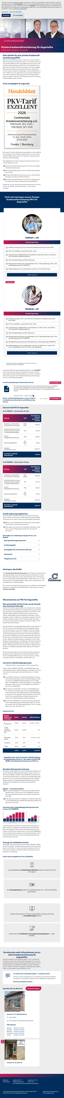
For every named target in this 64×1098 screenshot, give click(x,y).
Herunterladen (54, 383)
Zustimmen (6, 15)
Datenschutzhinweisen (20, 9)
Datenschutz (25, 7)
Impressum (5, 12)
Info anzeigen (44, 398)
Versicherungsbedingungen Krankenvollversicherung (18, 382)
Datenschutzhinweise (15, 12)
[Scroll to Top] (60, 1093)
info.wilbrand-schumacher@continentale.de (21, 1020)
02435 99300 (12, 1017)
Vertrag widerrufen (48, 1093)
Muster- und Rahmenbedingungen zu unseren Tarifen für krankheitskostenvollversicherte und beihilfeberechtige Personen (19, 400)
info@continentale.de (20, 1093)
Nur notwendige (18, 15)
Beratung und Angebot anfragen (22, 981)
